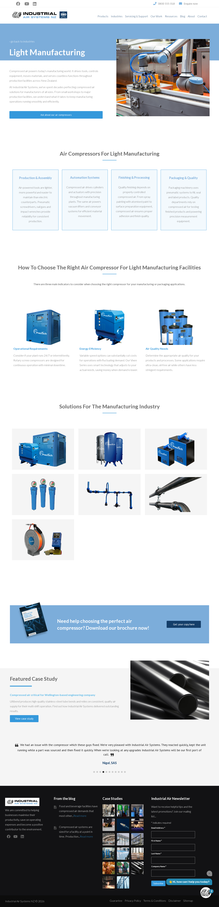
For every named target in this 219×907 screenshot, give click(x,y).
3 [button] (100, 772)
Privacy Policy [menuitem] (133, 901)
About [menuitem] (191, 16)
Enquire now (191, 3)
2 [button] (97, 772)
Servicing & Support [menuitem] (136, 16)
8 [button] (116, 772)
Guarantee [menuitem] (116, 901)
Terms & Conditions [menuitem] (154, 901)
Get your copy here (184, 624)
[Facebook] (18, 2)
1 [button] (94, 772)
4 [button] (103, 772)
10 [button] (122, 772)
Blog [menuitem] (182, 16)
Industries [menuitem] (117, 16)
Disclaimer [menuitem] (174, 901)
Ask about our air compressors (56, 114)
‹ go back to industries (22, 41)
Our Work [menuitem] (156, 16)
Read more (79, 815)
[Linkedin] (34, 2)
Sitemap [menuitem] (188, 901)
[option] (109, 753)
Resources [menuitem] (171, 16)
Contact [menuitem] (202, 16)
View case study (24, 718)
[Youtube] (26, 2)
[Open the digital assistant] (205, 892)
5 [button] (106, 772)
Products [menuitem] (103, 16)
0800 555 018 (166, 3)
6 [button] (109, 772)
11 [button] (125, 772)
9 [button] (119, 772)
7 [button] (112, 772)
